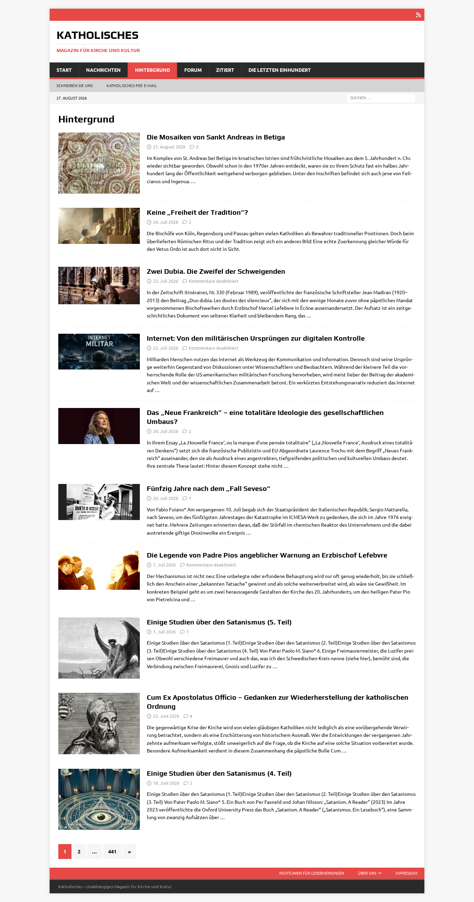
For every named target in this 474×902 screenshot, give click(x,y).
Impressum (406, 873)
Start (64, 70)
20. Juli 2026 (165, 431)
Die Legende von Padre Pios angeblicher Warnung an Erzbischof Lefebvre (267, 555)
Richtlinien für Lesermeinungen (311, 873)
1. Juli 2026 (164, 632)
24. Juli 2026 (165, 222)
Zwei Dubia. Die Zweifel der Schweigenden (216, 271)
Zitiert (225, 70)
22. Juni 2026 (166, 716)
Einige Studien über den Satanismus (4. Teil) (219, 773)
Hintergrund (152, 70)
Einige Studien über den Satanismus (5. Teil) (219, 622)
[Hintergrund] (99, 163)
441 (112, 851)
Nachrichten (103, 70)
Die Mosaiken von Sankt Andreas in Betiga (216, 137)
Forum (193, 70)
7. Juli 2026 (164, 565)
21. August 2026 (169, 147)
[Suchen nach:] (381, 97)
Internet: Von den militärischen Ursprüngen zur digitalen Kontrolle (256, 338)
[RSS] (418, 15)
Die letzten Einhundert (279, 70)
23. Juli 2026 (165, 281)
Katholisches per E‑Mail (132, 85)
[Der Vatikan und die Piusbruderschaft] (99, 570)
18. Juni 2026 (166, 783)
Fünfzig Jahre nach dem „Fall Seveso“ (208, 488)
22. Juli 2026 (165, 348)
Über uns (367, 873)
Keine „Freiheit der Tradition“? (197, 212)
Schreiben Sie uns (75, 85)
